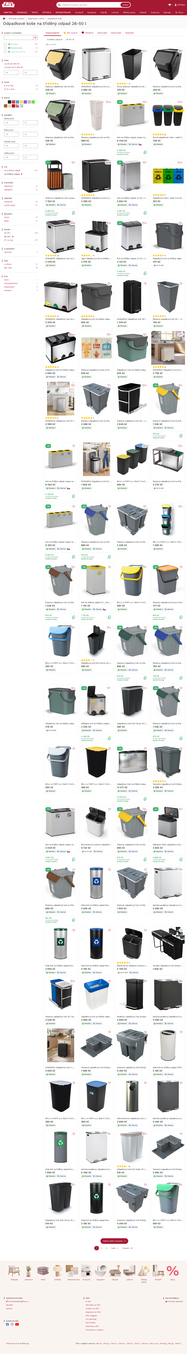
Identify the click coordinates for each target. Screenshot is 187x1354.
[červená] (13, 102)
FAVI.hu (122, 1343)
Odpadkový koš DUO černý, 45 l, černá (62, 1220)
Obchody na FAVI (93, 1305)
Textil (43, 1280)
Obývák (115, 1280)
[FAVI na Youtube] (17, 1324)
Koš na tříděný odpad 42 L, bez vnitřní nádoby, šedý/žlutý (107, 602)
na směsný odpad (12, 170)
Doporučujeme (52, 33)
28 (110, 163)
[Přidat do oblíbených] (145, 284)
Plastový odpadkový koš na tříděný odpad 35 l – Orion (105, 137)
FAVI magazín (91, 1316)
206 (73, 335)
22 (74, 51)
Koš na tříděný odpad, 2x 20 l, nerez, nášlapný (137, 258)
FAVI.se (145, 1343)
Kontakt (9, 1305)
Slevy (172, 1280)
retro (6, 280)
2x (165, 134)
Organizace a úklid (36, 18)
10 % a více (9, 89)
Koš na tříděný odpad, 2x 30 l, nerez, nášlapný (137, 198)
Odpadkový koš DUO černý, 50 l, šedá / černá (137, 723)
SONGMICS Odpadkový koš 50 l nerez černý (101, 481)
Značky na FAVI (92, 1308)
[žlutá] (21, 102)
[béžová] (9, 106)
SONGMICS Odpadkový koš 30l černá (133, 319)
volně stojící (9, 205)
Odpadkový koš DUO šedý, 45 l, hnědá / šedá (137, 1169)
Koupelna (101, 1280)
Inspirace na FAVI (93, 1312)
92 (181, 163)
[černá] (9, 102)
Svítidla (57, 1280)
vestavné (8, 202)
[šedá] (29, 102)
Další (113, 1248)
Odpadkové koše (55, 18)
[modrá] (17, 102)
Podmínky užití (92, 1326)
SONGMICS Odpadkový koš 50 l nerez (62, 421)
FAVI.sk (99, 1343)
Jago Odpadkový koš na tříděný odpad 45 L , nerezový (105, 258)
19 (181, 102)
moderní (8, 290)
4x (129, 1166)
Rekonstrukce (73, 1280)
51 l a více (8, 240)
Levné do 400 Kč (11, 64)
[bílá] (5, 102)
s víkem (7, 264)
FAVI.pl (106, 1343)
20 (74, 981)
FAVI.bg (163, 1343)
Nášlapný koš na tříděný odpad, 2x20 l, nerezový (103, 723)
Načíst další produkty (113, 1241)
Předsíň (158, 1280)
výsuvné (8, 252)
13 (146, 51)
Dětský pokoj (144, 1281)
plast (6, 221)
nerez (6, 217)
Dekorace (29, 1280)
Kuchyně (86, 1280)
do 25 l (7, 233)
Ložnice (129, 1280)
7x (94, 195)
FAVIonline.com (12, 1343)
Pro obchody (91, 1319)
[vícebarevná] (17, 106)
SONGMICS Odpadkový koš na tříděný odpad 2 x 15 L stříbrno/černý (75, 258)
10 (146, 223)
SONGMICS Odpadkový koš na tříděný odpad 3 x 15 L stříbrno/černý (75, 319)
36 (110, 102)
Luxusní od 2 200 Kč (13, 67)
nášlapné (8, 190)
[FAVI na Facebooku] (7, 1324)
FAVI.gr (171, 1343)
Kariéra (9, 1308)
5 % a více (8, 85)
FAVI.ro (114, 1343)
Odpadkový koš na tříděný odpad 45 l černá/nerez (67, 370)
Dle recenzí (72, 33)
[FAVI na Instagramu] (12, 1324)
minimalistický (10, 283)
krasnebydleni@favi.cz (18, 1301)
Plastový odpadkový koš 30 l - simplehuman (137, 421)
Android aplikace (175, 1301)
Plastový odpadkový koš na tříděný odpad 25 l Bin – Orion (71, 86)
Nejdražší (129, 33)
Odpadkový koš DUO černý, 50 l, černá (98, 663)
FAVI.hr (130, 1343)
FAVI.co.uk (154, 1343)
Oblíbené (89, 33)
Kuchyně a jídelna (16, 18)
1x (57, 83)
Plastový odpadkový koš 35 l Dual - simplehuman (67, 1017)
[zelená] (33, 102)
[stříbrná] (21, 106)
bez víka (8, 268)
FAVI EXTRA (90, 1323)
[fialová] (25, 102)
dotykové (8, 186)
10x (58, 255)
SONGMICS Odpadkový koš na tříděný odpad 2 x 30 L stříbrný (108, 86)
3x (58, 316)
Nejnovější (102, 33)
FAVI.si (178, 1343)
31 (74, 284)
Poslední (126, 1248)
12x (94, 83)
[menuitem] (8, 12)
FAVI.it (137, 1343)
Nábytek (14, 1280)
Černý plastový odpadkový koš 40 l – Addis (136, 86)
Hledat (125, 5)
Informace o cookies (94, 1330)
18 (74, 102)
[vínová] (13, 106)
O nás (88, 1301)
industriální (9, 287)
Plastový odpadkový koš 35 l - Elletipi (170, 319)
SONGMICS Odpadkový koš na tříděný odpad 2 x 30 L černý (108, 198)
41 (74, 223)
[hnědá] (5, 106)
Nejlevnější (116, 33)
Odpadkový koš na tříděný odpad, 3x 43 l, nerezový (140, 784)
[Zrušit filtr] (21, 174)
